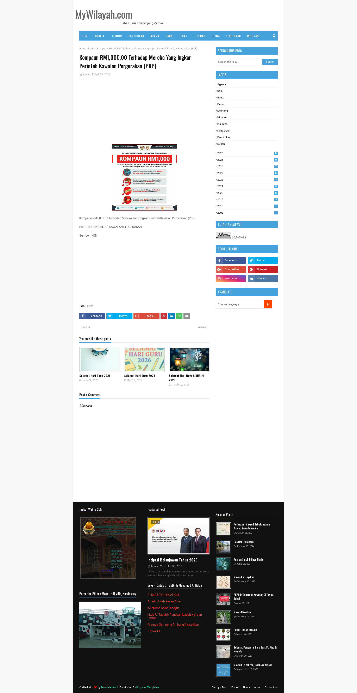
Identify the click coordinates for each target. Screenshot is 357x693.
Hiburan (222, 117)
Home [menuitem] (85, 36)
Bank (220, 90)
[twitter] (263, 260)
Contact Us (271, 687)
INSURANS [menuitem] (254, 36)
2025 (247, 159)
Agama (221, 84)
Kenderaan (223, 130)
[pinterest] (263, 269)
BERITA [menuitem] (99, 36)
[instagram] (231, 278)
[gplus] (231, 269)
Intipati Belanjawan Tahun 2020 (173, 560)
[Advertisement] (144, 111)
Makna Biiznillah (242, 612)
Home (82, 48)
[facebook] (231, 260)
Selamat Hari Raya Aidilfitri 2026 (186, 377)
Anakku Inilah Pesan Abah (164, 601)
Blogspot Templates (147, 687)
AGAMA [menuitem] (154, 36)
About (257, 687)
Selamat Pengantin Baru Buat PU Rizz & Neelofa (255, 649)
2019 (247, 199)
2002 (247, 212)
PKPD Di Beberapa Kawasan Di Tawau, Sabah (254, 597)
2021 (247, 186)
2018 (247, 206)
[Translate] (268, 304)
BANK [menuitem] (169, 36)
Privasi (235, 687)
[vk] (263, 278)
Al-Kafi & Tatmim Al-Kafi (163, 594)
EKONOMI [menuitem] (116, 36)
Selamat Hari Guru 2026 (139, 375)
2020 (247, 192)
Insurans (222, 124)
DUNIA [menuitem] (216, 36)
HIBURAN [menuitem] (200, 36)
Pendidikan (224, 137)
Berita (91, 48)
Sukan (221, 143)
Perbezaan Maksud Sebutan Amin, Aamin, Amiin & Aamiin (252, 526)
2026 (247, 153)
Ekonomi (222, 110)
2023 (247, 173)
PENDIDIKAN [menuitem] (136, 36)
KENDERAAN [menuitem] (233, 36)
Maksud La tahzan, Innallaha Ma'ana (253, 665)
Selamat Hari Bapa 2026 (95, 375)
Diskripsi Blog (219, 687)
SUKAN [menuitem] (183, 36)
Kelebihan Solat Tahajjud (164, 608)
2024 (247, 166)
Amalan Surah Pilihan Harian (249, 559)
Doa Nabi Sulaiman (243, 542)
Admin (86, 74)
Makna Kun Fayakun (244, 577)
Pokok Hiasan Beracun (245, 630)
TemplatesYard (109, 687)
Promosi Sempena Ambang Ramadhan (173, 624)
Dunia (220, 104)
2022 (247, 179)
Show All (154, 631)
